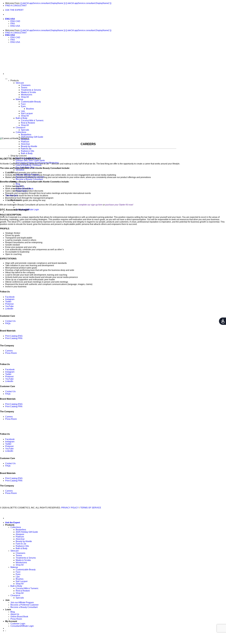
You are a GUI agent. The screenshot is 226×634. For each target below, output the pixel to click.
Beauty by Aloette (29, 146)
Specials (25, 130)
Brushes (30, 109)
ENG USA (10, 19)
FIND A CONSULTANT (16, 5)
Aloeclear (25, 144)
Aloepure (20, 534)
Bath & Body (21, 118)
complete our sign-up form (90, 205)
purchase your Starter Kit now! (119, 205)
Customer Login (17, 624)
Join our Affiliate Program (22, 602)
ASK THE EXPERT (14, 10)
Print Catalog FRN (13, 338)
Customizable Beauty (31, 102)
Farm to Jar (26, 149)
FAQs (7, 323)
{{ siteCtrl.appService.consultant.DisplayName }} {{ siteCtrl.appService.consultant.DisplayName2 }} (65, 3)
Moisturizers (26, 95)
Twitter (8, 301)
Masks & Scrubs (28, 92)
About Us (14, 614)
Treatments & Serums (31, 90)
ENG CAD (15, 21)
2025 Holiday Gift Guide (32, 137)
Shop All (25, 97)
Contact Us (10, 321)
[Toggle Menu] (6, 78)
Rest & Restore (28, 123)
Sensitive (20, 170)
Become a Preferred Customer (24, 605)
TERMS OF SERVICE (90, 508)
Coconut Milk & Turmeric (32, 120)
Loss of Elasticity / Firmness (28, 165)
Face (23, 104)
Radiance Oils (27, 151)
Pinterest (9, 304)
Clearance (20, 127)
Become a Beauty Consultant (29, 179)
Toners (24, 87)
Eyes (23, 106)
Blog (18, 184)
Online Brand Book (19, 616)
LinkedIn (9, 309)
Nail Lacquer (27, 113)
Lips (23, 111)
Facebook (10, 297)
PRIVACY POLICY (70, 508)
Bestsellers (26, 134)
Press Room (11, 353)
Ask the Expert (12, 522)
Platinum (25, 142)
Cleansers (25, 85)
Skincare (20, 83)
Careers (9, 351)
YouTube (9, 306)
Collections (21, 132)
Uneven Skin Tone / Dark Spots (30, 160)
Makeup (19, 99)
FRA (12, 23)
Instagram (9, 299)
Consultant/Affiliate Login (22, 626)
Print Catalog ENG (13, 336)
